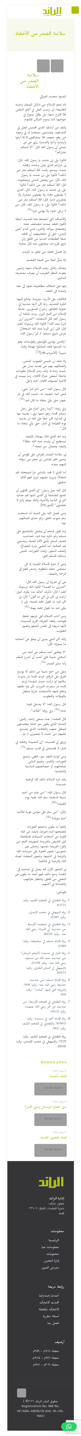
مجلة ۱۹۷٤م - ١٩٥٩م (46, 1352)
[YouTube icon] (23, 1424)
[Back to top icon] (21, 1393)
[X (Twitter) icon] (27, 1424)
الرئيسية (53, 1241)
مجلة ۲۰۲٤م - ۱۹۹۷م (46, 1365)
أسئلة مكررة (51, 1317)
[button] (69, 1426)
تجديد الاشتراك (49, 1303)
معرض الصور (50, 1268)
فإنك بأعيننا (58, 1077)
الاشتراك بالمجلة (49, 1310)
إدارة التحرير (51, 1261)
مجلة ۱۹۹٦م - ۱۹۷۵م (46, 1359)
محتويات (52, 1255)
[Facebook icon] (32, 1424)
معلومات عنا (50, 1248)
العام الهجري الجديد (53, 1138)
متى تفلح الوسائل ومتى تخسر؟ (46, 1107)
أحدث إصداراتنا (49, 1296)
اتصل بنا (53, 1324)
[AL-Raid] (52, 11)
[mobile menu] (75, 10)
